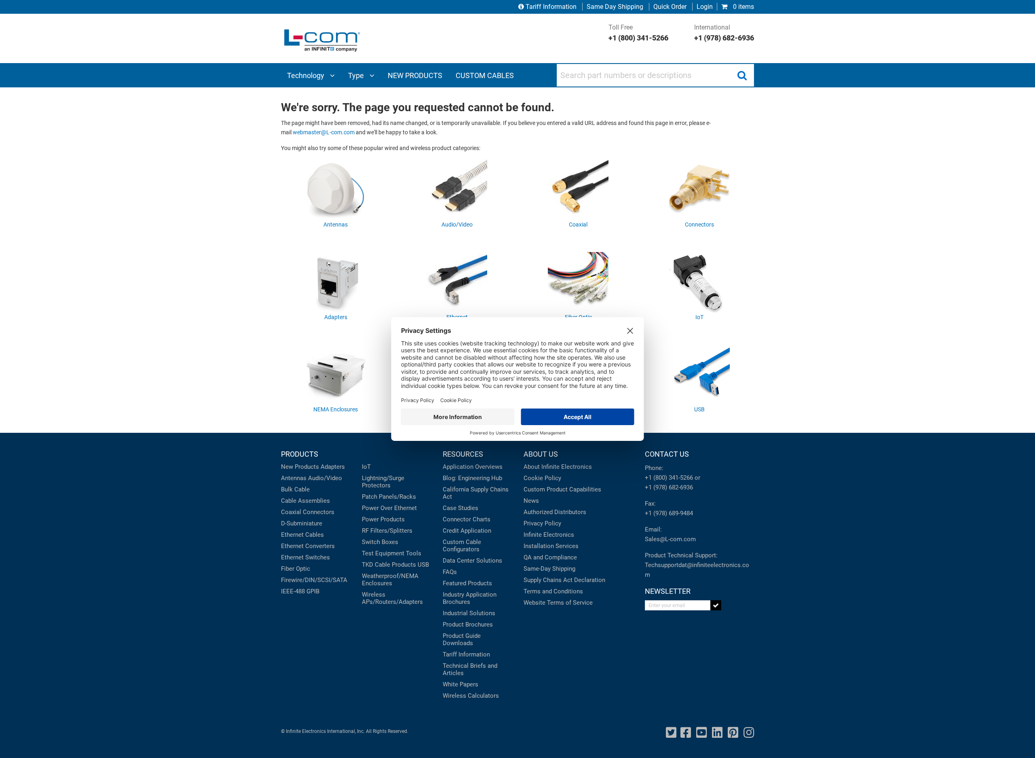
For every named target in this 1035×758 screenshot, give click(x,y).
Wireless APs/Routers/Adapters (392, 598)
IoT (366, 466)
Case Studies (460, 508)
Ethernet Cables (302, 534)
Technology (306, 75)
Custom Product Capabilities (562, 489)
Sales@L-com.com (670, 539)
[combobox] (655, 75)
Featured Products (467, 583)
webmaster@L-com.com (324, 132)
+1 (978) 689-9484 (669, 513)
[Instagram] (749, 733)
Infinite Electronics (549, 534)
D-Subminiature (301, 523)
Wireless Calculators (471, 695)
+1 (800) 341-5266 (669, 477)
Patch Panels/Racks (389, 496)
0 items (742, 7)
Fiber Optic (295, 568)
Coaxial (291, 512)
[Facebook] (685, 733)
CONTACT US (667, 454)
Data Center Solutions (472, 560)
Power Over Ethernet (389, 508)
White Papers (460, 684)
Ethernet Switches (305, 557)
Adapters (333, 466)
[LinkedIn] (717, 733)
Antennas (293, 478)
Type (356, 75)
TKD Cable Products (389, 564)
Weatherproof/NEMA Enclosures (390, 579)
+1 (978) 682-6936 (669, 487)
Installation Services (551, 546)
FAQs (450, 572)
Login (705, 7)
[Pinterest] (733, 733)
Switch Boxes (380, 542)
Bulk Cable (295, 489)
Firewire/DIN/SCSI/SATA (314, 580)
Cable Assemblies (305, 500)
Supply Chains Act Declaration (564, 580)
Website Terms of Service (558, 602)
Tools (413, 553)
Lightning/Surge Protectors (383, 481)
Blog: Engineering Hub (472, 478)
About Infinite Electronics (558, 466)
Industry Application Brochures (469, 598)
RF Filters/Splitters (387, 530)
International (724, 32)
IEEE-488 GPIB (300, 591)
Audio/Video (325, 478)
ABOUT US (541, 454)
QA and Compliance (550, 557)
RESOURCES (463, 454)
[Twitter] (671, 733)
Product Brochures (468, 624)
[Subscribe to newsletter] (715, 605)
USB (423, 564)
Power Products (383, 519)
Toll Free (638, 32)
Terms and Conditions (553, 591)
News (531, 500)
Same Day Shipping (615, 7)
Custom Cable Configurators (462, 545)
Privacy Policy (542, 523)
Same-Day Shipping (549, 568)
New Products (300, 466)
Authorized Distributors (555, 512)
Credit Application (467, 530)
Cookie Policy (542, 478)
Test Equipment (383, 553)
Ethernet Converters (308, 546)
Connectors (318, 512)
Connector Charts (466, 519)
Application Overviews (473, 466)
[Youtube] (701, 733)
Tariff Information (551, 7)
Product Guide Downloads (462, 639)
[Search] (742, 75)
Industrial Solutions (469, 613)
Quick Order (669, 7)
